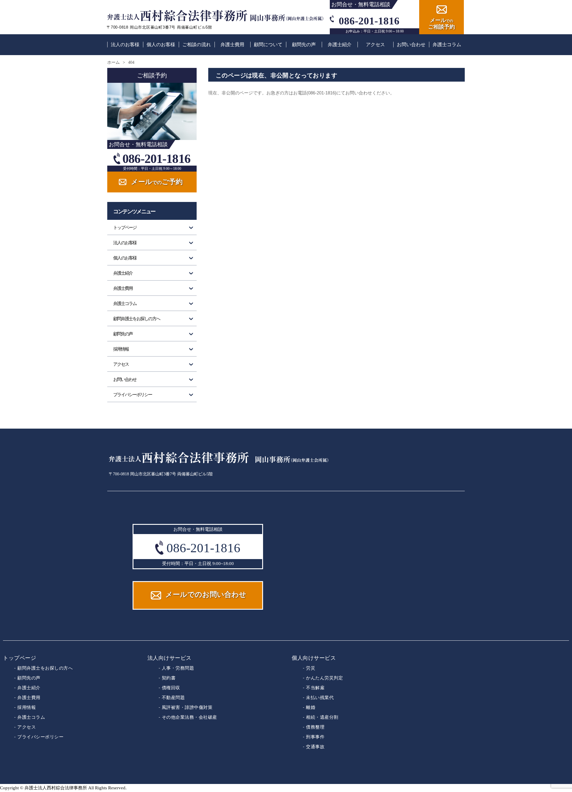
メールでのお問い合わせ (205, 594)
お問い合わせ (411, 44)
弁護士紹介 (340, 44)
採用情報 (121, 349)
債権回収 (171, 687)
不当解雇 (315, 687)
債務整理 (315, 727)
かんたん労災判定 (324, 678)
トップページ (124, 227)
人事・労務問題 (178, 668)
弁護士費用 (232, 44)
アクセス (375, 44)
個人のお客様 (161, 44)
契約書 (169, 678)
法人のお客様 (125, 44)
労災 (310, 668)
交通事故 (315, 746)
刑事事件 (315, 737)
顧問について (268, 44)
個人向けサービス (314, 658)
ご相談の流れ (196, 44)
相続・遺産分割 (322, 717)
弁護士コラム (447, 44)
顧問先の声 (304, 44)
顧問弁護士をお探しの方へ (136, 318)
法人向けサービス (169, 658)
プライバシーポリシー (132, 394)
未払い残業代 (320, 697)
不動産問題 (173, 697)
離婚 (310, 707)
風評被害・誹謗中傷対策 (187, 707)
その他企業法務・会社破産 (189, 717)
